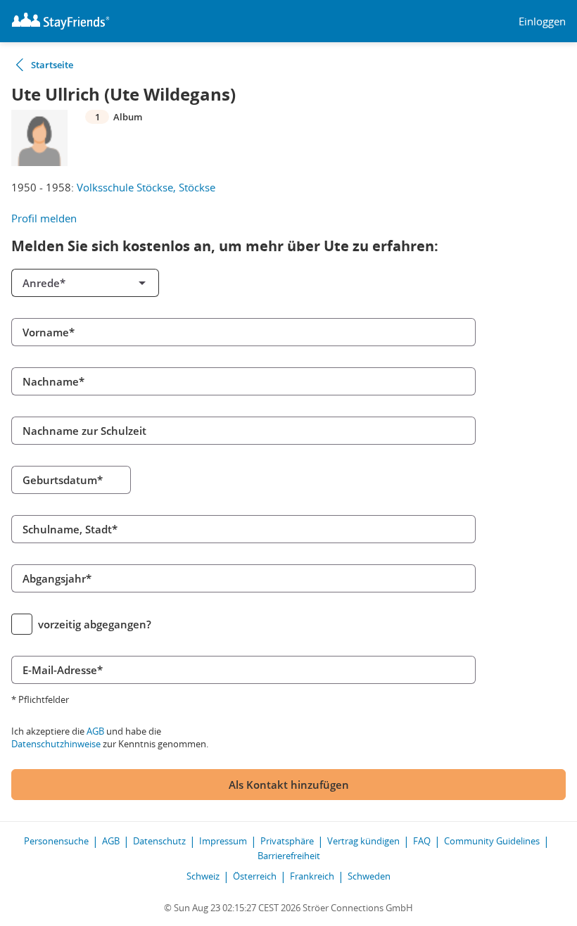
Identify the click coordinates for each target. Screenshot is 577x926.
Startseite (52, 64)
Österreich (255, 876)
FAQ (422, 841)
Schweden (369, 876)
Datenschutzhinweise (56, 743)
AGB (95, 731)
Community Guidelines (492, 841)
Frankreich (312, 876)
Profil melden (44, 218)
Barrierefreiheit (289, 855)
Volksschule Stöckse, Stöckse (146, 187)
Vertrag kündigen (363, 841)
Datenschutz (159, 841)
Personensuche (56, 841)
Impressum (223, 841)
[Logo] (60, 21)
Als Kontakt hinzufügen (289, 785)
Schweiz (203, 876)
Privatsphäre (287, 841)
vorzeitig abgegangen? (94, 624)
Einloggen (542, 21)
